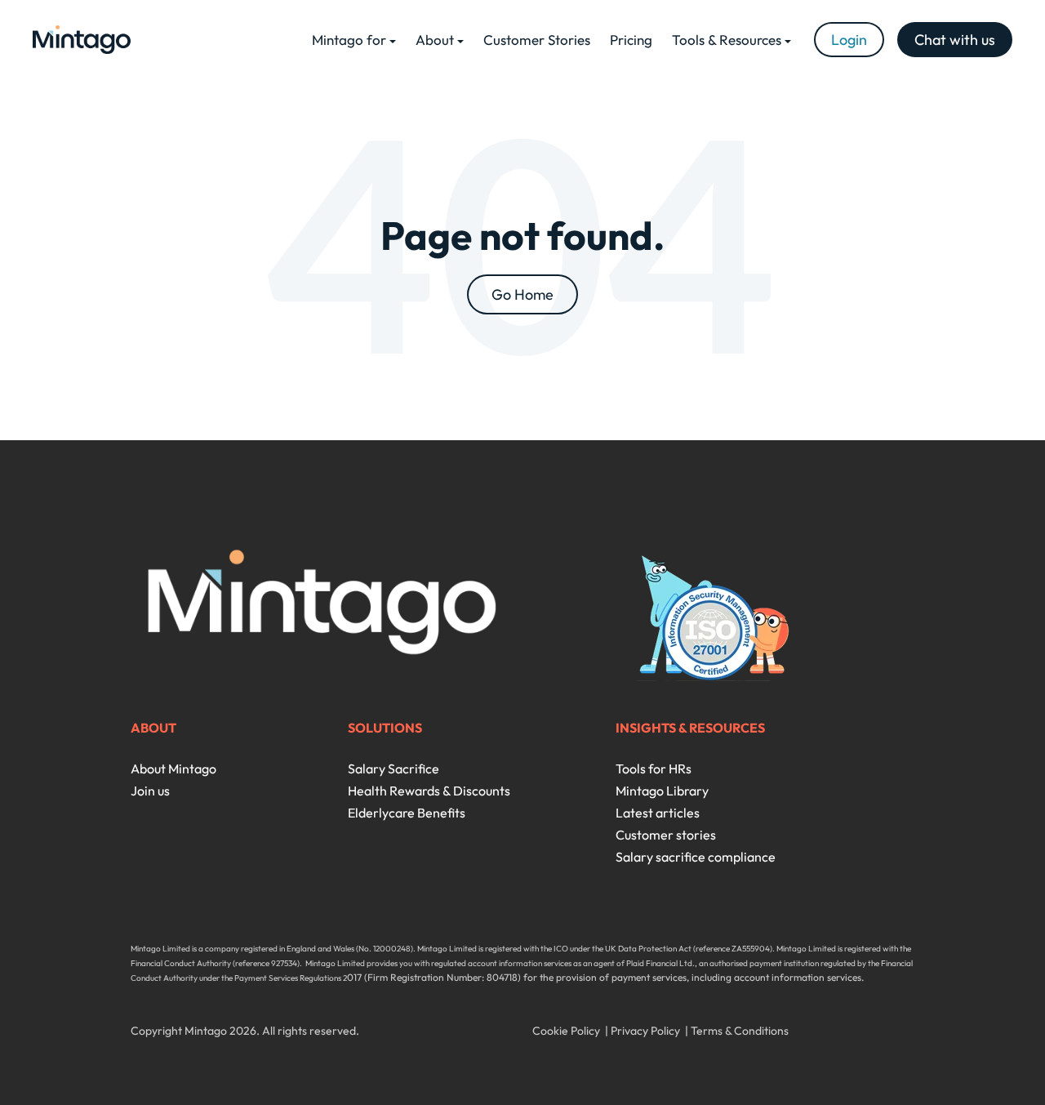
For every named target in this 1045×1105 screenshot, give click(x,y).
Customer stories (666, 835)
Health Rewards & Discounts (429, 790)
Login (849, 39)
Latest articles (658, 812)
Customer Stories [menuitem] (536, 39)
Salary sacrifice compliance (696, 857)
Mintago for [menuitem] (349, 39)
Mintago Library (662, 790)
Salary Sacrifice (393, 768)
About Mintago (173, 768)
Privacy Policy (645, 1030)
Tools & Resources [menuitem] (726, 39)
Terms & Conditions (740, 1030)
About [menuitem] (435, 39)
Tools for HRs (653, 768)
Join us (150, 790)
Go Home (522, 294)
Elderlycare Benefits (406, 812)
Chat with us (954, 39)
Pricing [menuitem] (631, 39)
